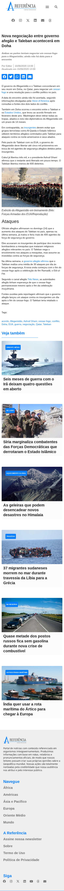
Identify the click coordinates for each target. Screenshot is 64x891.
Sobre (7, 846)
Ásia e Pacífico (15, 801)
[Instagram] (20, 20)
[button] (47, 6)
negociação (29, 324)
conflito (55, 321)
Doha (4, 324)
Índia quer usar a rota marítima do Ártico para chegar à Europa (24, 709)
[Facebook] (13, 20)
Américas (10, 794)
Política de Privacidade (21, 860)
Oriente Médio (14, 815)
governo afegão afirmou (36, 261)
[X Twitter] (28, 20)
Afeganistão (16, 321)
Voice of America (40, 101)
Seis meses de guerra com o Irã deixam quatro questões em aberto (28, 384)
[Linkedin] (35, 20)
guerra (17, 324)
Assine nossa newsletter (22, 839)
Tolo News (33, 279)
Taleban (47, 324)
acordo (5, 321)
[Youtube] (31, 881)
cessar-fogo (44, 321)
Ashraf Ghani (30, 321)
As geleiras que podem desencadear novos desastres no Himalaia (23, 510)
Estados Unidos (13, 112)
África (8, 788)
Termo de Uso (14, 853)
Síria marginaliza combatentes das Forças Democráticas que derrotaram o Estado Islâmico (30, 447)
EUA (11, 324)
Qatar (39, 324)
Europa (8, 808)
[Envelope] (42, 20)
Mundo (8, 822)
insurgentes (30, 127)
